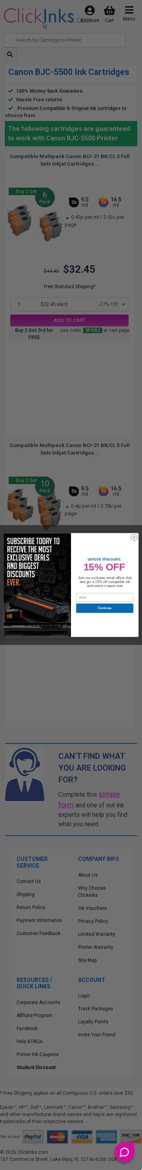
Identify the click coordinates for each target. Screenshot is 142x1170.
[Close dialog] (134, 537)
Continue (104, 608)
